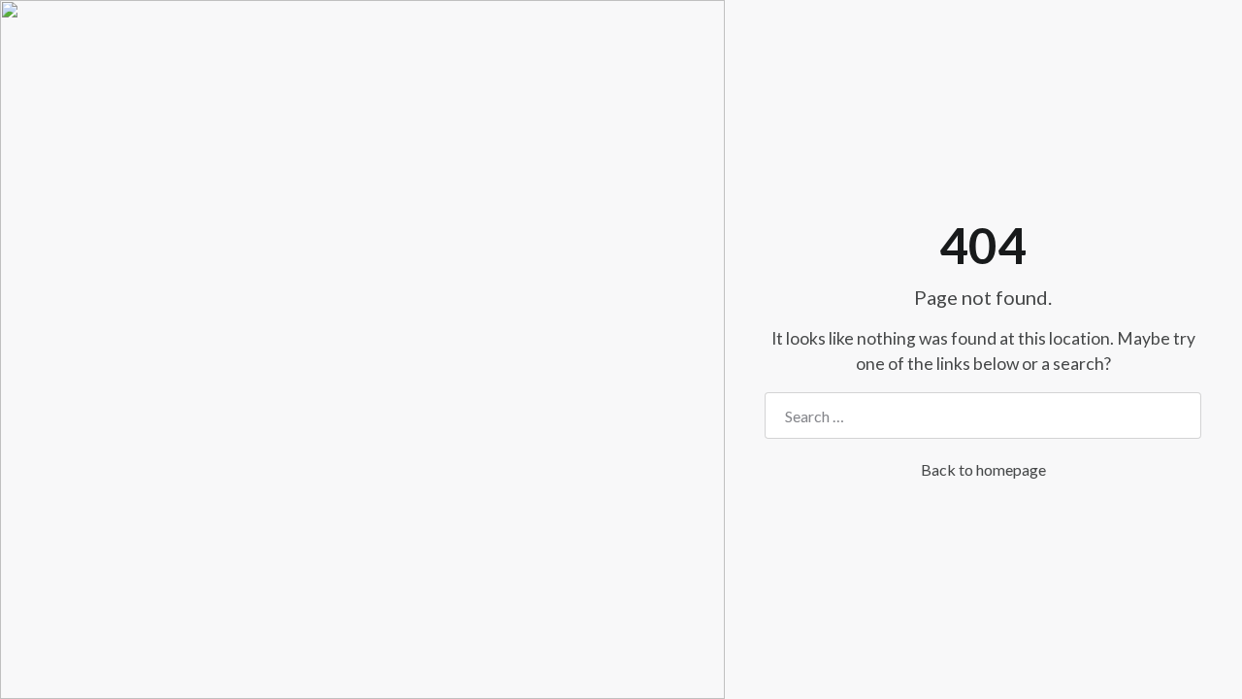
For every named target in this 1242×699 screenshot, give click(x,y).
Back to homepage (983, 469)
